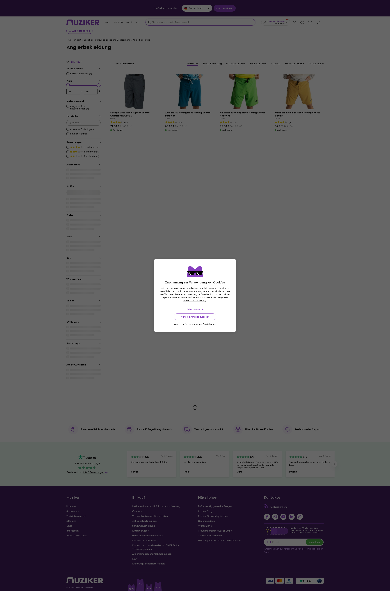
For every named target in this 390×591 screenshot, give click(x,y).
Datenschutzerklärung (194, 300)
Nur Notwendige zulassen (195, 317)
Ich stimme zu (195, 309)
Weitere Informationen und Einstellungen (195, 324)
